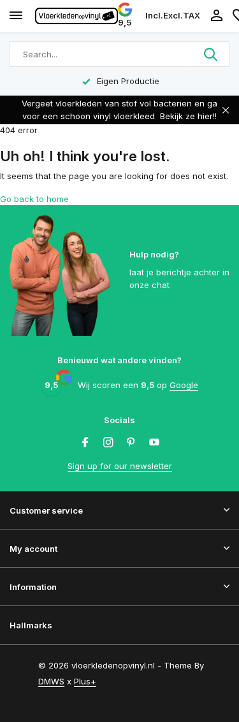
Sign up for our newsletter (120, 466)
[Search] (211, 54)
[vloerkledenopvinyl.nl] (76, 16)
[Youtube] (154, 443)
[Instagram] (108, 443)
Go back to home (34, 199)
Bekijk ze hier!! (188, 116)
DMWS (51, 681)
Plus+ (85, 681)
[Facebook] (85, 443)
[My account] (216, 16)
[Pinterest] (131, 443)
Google (184, 385)
